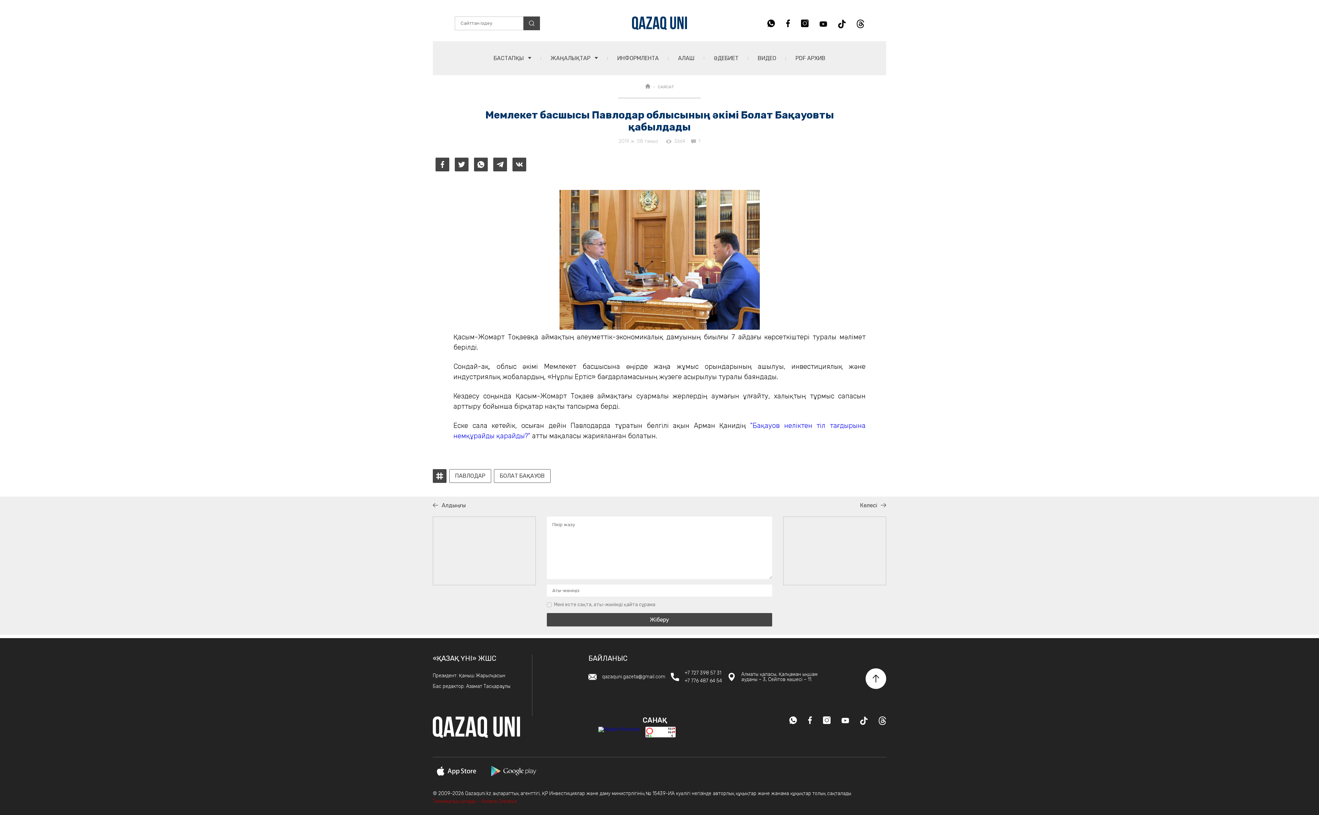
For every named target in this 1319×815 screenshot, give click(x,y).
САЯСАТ (666, 86)
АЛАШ (686, 58)
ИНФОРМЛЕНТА (638, 58)
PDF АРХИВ (810, 58)
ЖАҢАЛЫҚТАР (571, 58)
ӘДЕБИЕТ (726, 58)
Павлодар (470, 476)
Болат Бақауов (522, 476)
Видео (767, 58)
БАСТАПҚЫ (509, 58)
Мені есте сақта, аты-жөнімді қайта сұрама (604, 604)
